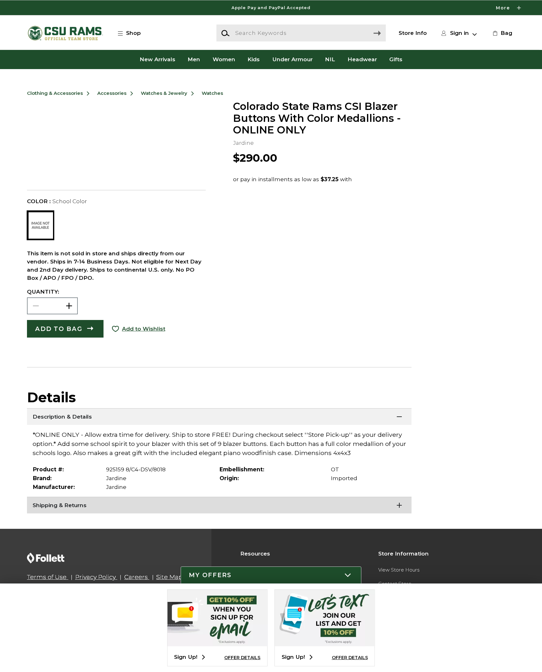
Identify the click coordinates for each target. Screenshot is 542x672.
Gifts (395, 59)
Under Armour (292, 59)
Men (194, 59)
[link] (501, 33)
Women (224, 59)
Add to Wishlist (143, 328)
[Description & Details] (219, 416)
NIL (330, 59)
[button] (271, 7)
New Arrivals (157, 59)
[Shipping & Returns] (219, 504)
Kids (253, 59)
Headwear (362, 59)
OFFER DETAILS (242, 657)
